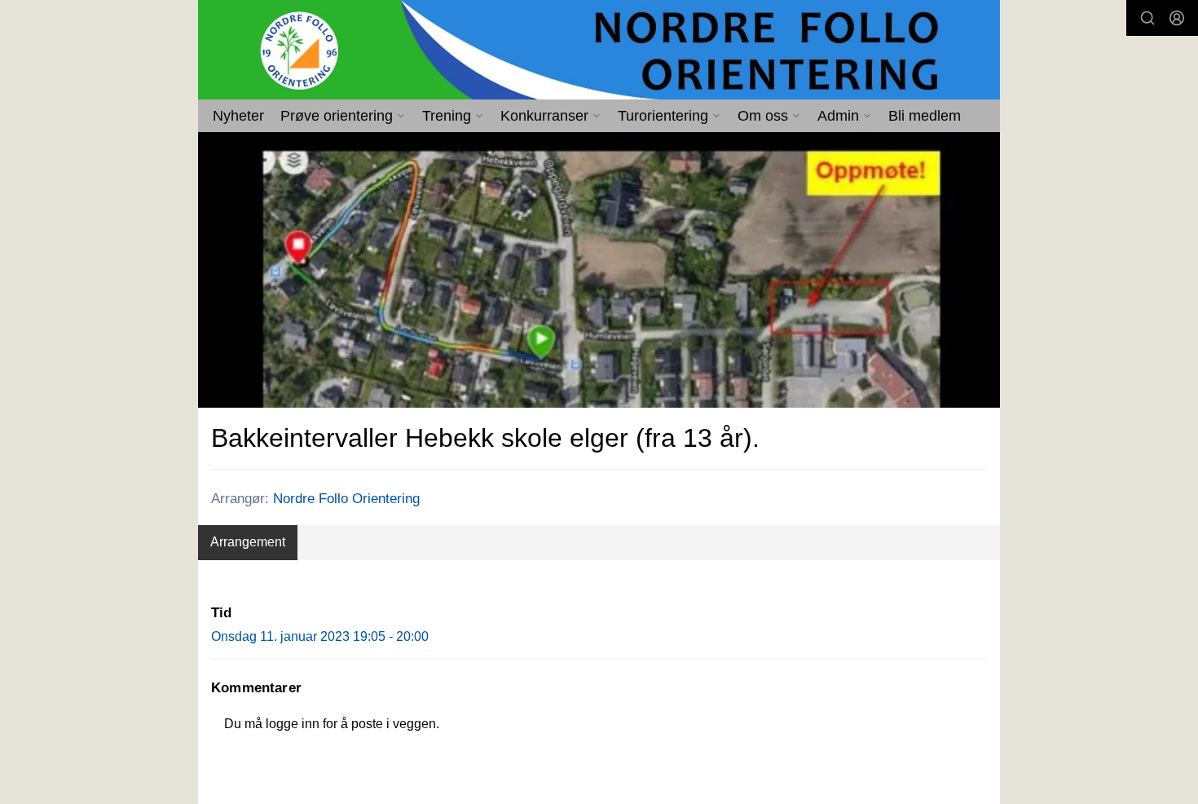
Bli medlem (924, 116)
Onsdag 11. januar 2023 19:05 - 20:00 (320, 636)
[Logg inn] (1176, 18)
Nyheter (238, 116)
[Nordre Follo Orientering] (599, 49)
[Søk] (1147, 18)
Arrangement (247, 542)
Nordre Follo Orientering (346, 498)
